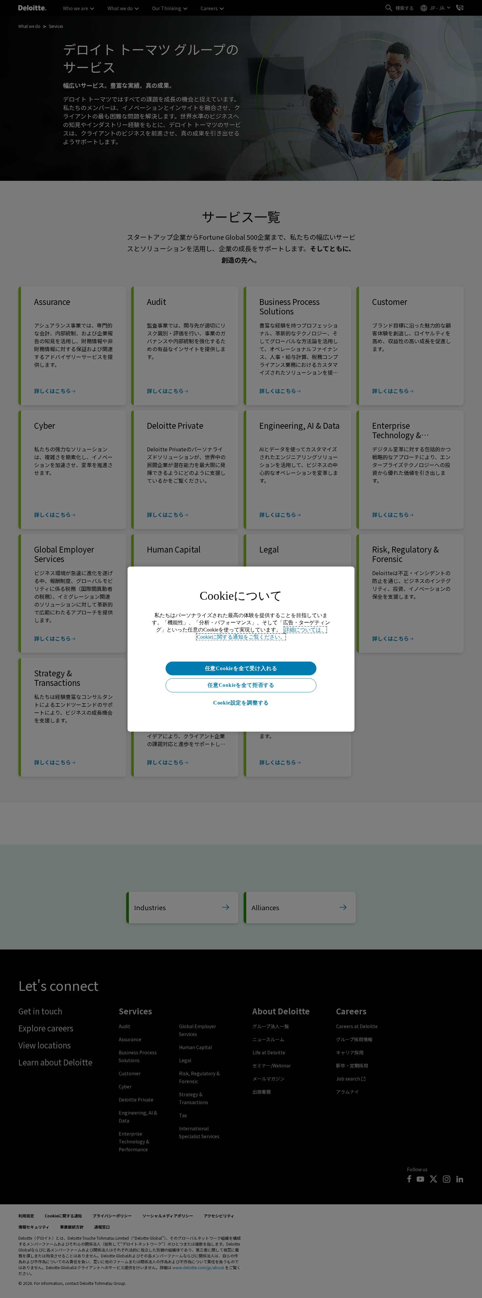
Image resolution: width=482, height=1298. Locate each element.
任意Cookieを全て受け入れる (241, 668)
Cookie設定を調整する (241, 702)
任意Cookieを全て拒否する (241, 685)
